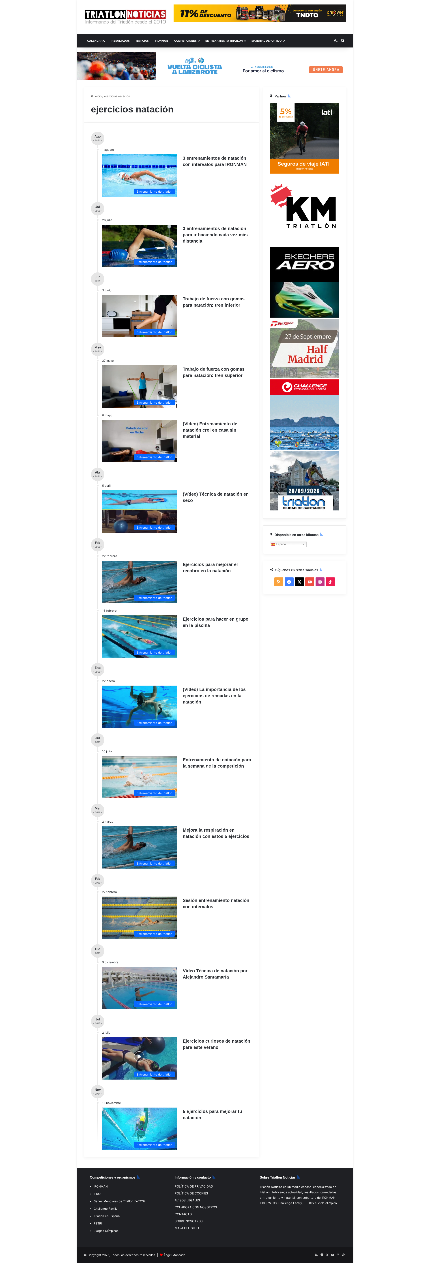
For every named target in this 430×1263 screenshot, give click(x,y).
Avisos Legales (187, 1200)
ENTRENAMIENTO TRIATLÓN (224, 40)
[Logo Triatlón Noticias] (125, 17)
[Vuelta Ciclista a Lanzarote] (215, 65)
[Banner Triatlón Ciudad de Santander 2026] (304, 509)
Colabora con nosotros (196, 1207)
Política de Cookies (191, 1193)
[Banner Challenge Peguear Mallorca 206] (304, 449)
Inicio (98, 96)
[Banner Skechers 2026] (304, 316)
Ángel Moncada (174, 1255)
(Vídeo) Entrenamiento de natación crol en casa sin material (210, 430)
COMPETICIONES (185, 40)
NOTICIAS (142, 40)
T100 (97, 1194)
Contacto (183, 1214)
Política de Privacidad (194, 1186)
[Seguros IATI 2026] (304, 172)
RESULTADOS (121, 40)
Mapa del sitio (187, 1228)
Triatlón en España (107, 1216)
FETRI (98, 1223)
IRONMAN (161, 40)
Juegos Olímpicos (106, 1231)
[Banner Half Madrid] (304, 377)
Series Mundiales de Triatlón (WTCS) (119, 1201)
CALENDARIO (96, 40)
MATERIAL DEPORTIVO (267, 40)
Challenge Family (105, 1208)
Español (280, 544)
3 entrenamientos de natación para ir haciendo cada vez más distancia (215, 234)
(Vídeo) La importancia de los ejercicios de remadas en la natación (214, 695)
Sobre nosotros (189, 1221)
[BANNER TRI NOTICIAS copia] (304, 244)
